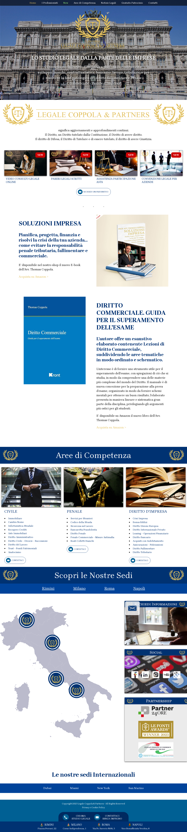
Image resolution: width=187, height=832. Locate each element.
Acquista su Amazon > (33, 276)
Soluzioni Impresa (50, 223)
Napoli (139, 588)
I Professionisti (50, 2)
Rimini (48, 588)
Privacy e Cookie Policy (93, 807)
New (65, 2)
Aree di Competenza (85, 2)
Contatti (152, 2)
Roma (109, 588)
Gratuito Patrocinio (132, 2)
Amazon (118, 427)
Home (33, 2)
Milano (79, 588)
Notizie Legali (108, 2)
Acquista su (104, 427)
